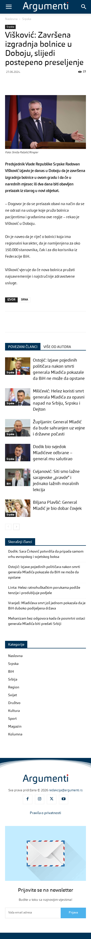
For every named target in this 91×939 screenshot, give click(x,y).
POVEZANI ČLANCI (22, 347)
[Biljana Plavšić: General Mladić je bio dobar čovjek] (17, 508)
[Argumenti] (45, 779)
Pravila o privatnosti (45, 813)
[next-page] (16, 527)
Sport (12, 718)
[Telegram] (57, 83)
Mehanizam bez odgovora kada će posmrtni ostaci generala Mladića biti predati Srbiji (46, 621)
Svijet (12, 695)
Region (13, 687)
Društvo (14, 703)
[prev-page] (8, 527)
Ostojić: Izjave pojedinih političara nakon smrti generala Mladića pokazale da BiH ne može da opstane (44, 572)
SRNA (24, 299)
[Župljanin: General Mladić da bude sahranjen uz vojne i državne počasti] (17, 427)
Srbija (12, 679)
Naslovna (11, 19)
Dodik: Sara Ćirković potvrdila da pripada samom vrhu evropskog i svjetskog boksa (45, 554)
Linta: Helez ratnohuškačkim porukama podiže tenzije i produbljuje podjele (44, 590)
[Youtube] (64, 799)
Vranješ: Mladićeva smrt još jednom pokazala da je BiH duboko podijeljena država (46, 605)
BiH (9, 484)
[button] (9, 7)
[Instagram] (39, 799)
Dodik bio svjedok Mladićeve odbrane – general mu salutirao (52, 453)
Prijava (73, 912)
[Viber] (33, 83)
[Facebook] (10, 83)
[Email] (80, 83)
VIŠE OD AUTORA (57, 347)
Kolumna (15, 734)
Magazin (14, 726)
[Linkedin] (68, 83)
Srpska (26, 19)
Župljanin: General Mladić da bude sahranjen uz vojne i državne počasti (59, 428)
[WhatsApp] (45, 83)
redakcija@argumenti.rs (66, 790)
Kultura (14, 711)
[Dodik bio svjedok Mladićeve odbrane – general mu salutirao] (17, 452)
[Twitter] (22, 83)
